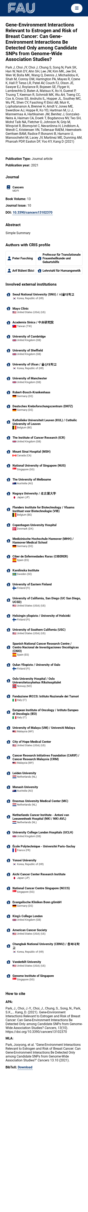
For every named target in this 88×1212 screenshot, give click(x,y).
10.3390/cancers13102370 (32, 212)
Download (25, 1067)
